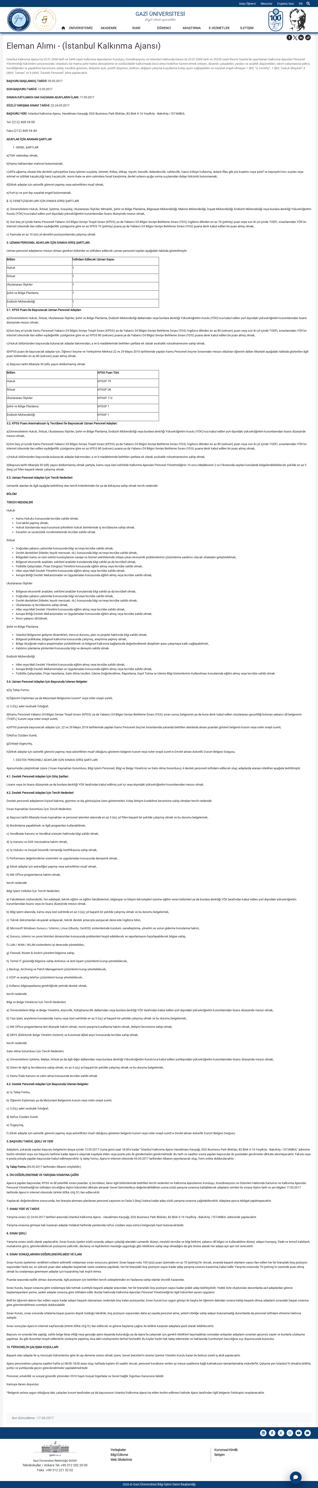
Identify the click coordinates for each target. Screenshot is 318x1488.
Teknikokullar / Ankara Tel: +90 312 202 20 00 (55, 1465)
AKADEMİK (109, 28)
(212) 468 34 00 (23, 122)
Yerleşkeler (118, 1450)
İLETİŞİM (247, 28)
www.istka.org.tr (66, 1192)
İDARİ (136, 28)
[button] (307, 37)
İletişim (219, 1455)
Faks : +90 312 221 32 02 (55, 1470)
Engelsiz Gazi (285, 3)
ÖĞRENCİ (164, 28)
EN (302, 3)
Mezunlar (266, 3)
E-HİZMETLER (219, 28)
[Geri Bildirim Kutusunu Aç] (296, 1477)
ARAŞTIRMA (192, 28)
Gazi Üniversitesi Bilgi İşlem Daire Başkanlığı (164, 1484)
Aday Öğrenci (247, 3)
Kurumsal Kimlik (226, 1450)
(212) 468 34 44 (25, 131)
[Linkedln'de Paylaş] (301, 37)
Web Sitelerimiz (121, 1459)
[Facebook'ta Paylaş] (289, 37)
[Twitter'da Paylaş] (295, 37)
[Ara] (308, 3)
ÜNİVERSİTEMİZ (81, 28)
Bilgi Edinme (119, 1455)
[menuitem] (63, 29)
